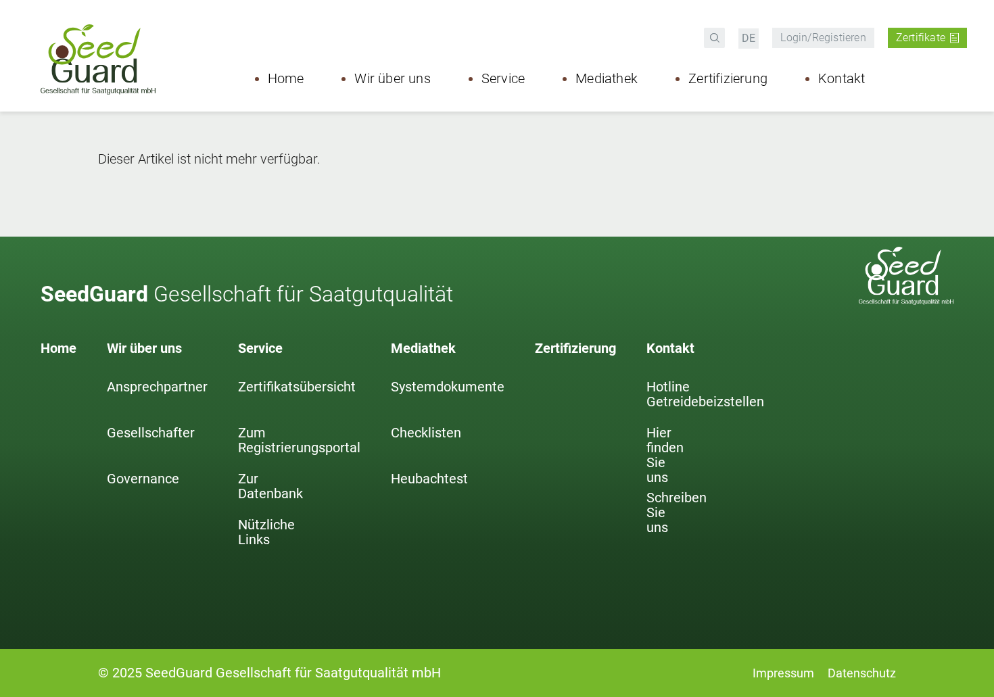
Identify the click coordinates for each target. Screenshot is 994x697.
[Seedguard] (101, 59)
